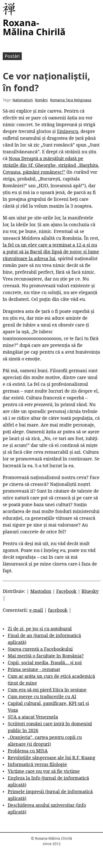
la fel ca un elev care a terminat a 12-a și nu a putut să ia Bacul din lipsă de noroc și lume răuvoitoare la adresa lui (51, 251)
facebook (58, 610)
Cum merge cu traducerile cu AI (42, 696)
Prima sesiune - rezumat (34, 669)
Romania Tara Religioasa (70, 100)
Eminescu (67, 131)
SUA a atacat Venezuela (33, 717)
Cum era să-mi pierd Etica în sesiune (47, 690)
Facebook (66, 591)
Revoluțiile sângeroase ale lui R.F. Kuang (51, 757)
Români (41, 100)
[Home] (9, 9)
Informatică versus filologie (37, 764)
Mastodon (40, 591)
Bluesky (90, 591)
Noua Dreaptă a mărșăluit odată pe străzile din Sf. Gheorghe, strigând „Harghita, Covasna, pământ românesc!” (51, 165)
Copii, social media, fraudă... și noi (45, 662)
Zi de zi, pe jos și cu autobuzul (40, 629)
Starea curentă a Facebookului (40, 649)
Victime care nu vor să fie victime (44, 771)
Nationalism (22, 100)
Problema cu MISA (28, 751)
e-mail (36, 610)
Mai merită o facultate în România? (46, 656)
